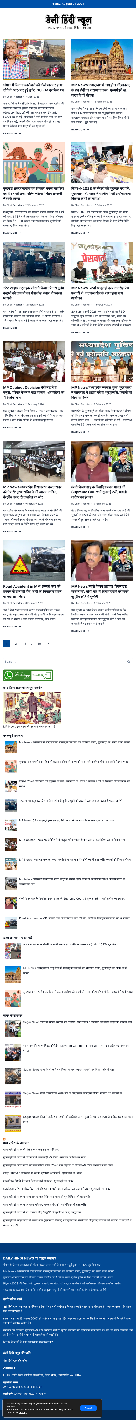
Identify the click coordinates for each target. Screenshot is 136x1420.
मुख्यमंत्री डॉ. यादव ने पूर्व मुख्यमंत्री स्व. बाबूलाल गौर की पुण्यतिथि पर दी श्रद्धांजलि (44, 1204)
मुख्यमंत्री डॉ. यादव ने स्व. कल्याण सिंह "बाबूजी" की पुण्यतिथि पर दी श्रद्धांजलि (42, 1212)
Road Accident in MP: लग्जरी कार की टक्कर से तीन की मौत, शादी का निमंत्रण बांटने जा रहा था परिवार (32, 591)
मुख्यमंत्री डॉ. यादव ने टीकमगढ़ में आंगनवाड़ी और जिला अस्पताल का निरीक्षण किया (44, 1157)
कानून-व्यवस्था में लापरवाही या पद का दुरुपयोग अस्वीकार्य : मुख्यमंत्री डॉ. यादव (42, 1173)
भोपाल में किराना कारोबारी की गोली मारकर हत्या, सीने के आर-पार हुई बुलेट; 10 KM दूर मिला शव (51, 1265)
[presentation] (34, 59)
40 (39, 643)
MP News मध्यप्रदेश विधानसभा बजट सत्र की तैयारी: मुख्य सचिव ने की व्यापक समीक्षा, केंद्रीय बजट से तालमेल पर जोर (32, 492)
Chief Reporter (14, 96)
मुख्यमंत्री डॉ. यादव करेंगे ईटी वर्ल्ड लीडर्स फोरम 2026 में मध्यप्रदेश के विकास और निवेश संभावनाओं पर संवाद (58, 1165)
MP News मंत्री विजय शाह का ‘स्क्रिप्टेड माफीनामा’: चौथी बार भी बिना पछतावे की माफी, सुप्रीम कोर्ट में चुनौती (100, 591)
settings (23, 1412)
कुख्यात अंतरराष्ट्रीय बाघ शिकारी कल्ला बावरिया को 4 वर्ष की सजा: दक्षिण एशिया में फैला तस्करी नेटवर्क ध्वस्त (33, 193)
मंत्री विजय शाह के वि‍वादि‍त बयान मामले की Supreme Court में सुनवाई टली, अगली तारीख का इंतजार (99, 492)
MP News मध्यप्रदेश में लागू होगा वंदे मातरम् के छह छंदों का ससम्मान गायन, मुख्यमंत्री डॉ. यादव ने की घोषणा (100, 90)
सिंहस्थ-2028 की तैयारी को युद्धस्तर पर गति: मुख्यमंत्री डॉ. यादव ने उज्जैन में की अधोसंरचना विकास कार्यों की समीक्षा (101, 193)
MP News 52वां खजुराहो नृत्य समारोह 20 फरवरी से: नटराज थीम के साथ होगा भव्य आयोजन (100, 293)
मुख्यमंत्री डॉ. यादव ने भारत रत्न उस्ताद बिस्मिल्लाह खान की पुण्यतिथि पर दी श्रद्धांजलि (46, 1196)
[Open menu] (133, 18)
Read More (12, 133)
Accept (88, 1408)
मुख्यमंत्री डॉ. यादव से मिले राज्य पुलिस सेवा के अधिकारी (31, 1149)
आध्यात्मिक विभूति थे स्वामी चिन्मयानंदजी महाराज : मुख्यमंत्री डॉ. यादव (38, 1181)
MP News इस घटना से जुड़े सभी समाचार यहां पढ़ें (29, 726)
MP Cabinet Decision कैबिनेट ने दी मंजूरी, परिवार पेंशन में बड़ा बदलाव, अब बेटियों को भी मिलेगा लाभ (33, 392)
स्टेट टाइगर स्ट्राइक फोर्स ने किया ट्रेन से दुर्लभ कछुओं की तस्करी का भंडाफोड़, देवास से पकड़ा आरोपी (33, 293)
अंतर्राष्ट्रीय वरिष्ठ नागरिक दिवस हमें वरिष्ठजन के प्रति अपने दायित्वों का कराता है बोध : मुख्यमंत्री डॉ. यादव (56, 1189)
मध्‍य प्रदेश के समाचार (16, 1143)
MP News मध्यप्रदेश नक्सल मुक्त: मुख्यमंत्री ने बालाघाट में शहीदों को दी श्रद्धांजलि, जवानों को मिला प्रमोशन (101, 392)
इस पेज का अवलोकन (38, 1342)
